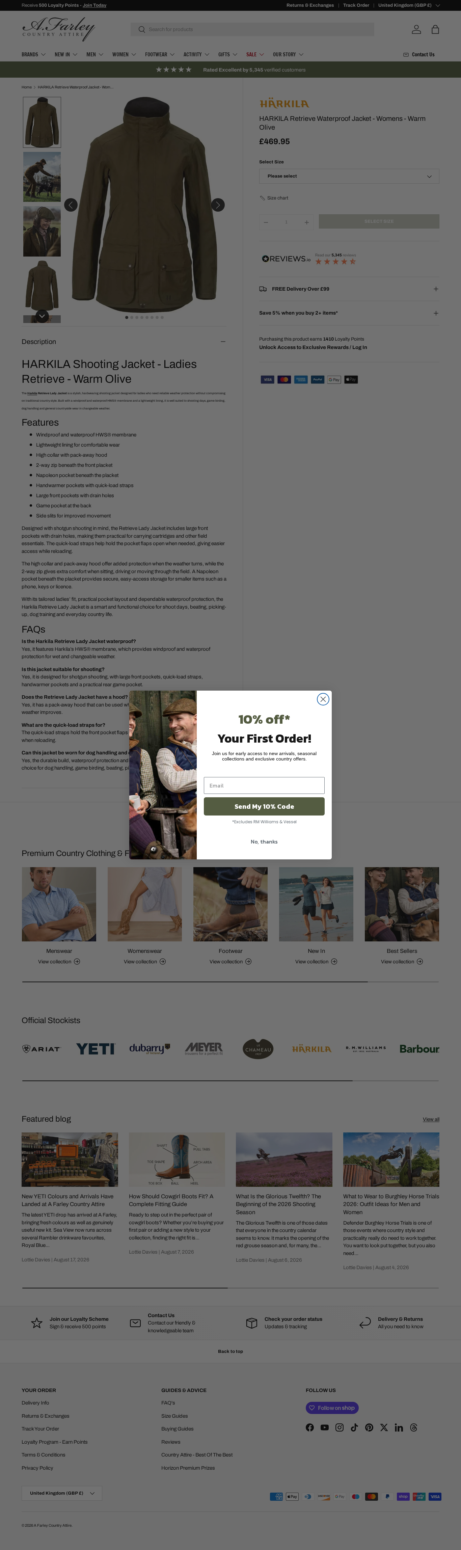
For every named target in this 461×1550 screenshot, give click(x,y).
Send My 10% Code (264, 806)
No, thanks (264, 841)
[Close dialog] (323, 699)
